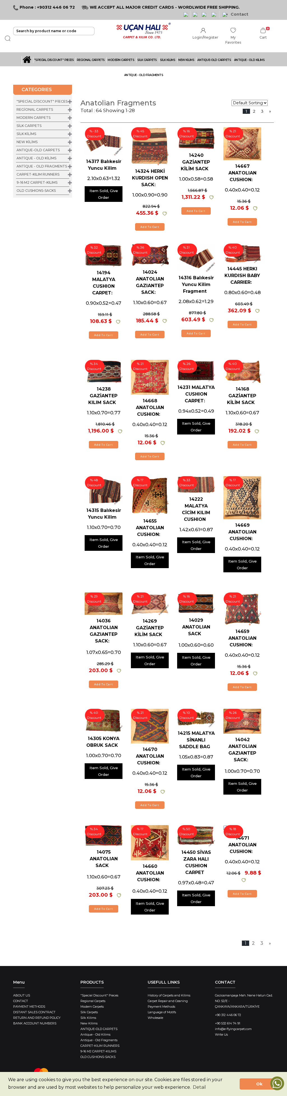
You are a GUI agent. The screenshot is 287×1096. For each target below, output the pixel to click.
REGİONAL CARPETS (91, 60)
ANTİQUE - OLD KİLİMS (249, 60)
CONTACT (20, 1001)
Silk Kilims (88, 1018)
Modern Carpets (92, 1006)
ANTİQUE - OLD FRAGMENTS (143, 75)
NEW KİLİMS (186, 60)
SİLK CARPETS (147, 60)
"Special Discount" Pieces (99, 995)
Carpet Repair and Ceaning (168, 1001)
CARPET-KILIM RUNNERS (38, 174)
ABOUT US (21, 995)
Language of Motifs (162, 1012)
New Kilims (89, 1023)
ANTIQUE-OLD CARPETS (214, 60)
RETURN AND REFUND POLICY (37, 1018)
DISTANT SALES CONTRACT (34, 1012)
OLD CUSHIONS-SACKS (36, 190)
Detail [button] (199, 1087)
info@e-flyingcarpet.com (233, 1029)
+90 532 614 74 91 (227, 1023)
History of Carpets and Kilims (169, 995)
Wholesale (155, 1018)
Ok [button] (259, 1083)
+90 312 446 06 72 (228, 1015)
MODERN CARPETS (121, 60)
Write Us (221, 1034)
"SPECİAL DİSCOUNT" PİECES (54, 60)
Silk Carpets (89, 1012)
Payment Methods (161, 1006)
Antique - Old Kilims (95, 1034)
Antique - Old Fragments (98, 1040)
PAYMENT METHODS (29, 1006)
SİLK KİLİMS (167, 60)
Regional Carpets (92, 1001)
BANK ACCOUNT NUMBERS (34, 1023)
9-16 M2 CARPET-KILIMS (37, 182)
